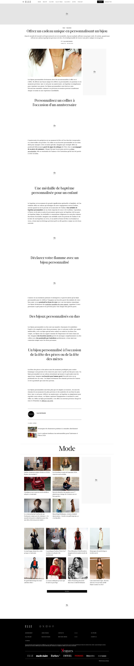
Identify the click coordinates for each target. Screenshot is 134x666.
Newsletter (108, 1)
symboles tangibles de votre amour (56, 304)
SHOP (100, 1)
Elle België (28, 636)
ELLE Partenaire (68, 41)
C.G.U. (76, 633)
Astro (74, 1)
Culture (51, 1)
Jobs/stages (45, 633)
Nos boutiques (46, 636)
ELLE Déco (67, 1)
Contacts (61, 633)
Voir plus (67, 591)
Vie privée (93, 633)
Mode (39, 1)
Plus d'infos (78, 645)
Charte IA (94, 636)
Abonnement (29, 633)
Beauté (45, 1)
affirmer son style (47, 401)
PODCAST (80, 1)
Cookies (27, 640)
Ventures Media (62, 636)
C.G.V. (76, 636)
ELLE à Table (59, 1)
